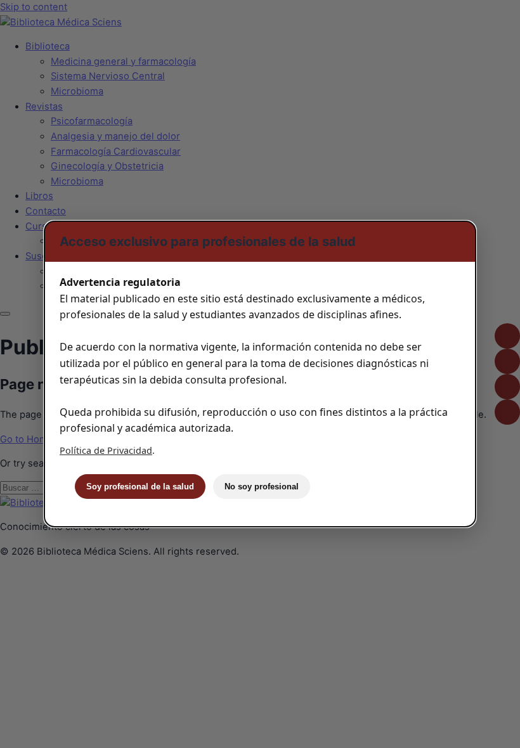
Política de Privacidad (106, 450)
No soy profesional (261, 486)
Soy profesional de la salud (140, 486)
